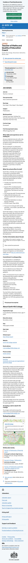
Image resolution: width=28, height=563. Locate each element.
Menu (3, 33)
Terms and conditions (7, 538)
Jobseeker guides (6, 503)
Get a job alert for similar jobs (13, 58)
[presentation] (14, 432)
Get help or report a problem (9, 528)
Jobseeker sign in (6, 497)
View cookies (14, 21)
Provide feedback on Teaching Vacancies (12, 530)
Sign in (3, 27)
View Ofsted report (8, 337)
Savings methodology (7, 540)
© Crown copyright (14, 559)
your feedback (18, 35)
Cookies (4, 536)
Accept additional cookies (14, 14)
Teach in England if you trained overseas (12, 508)
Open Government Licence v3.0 (10, 547)
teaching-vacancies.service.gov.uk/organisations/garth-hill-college (13, 361)
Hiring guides (5, 519)
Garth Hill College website (10, 342)
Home (3, 39)
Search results (9, 39)
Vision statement (19, 540)
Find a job (4, 500)
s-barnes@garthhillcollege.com (11, 348)
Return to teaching (7, 505)
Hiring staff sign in (6, 516)
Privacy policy (11, 536)
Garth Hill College (9, 424)
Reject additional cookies (14, 18)
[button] (14, 433)
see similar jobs (9, 69)
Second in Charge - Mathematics (12, 460)
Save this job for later (11, 62)
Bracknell (20, 481)
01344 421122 (7, 353)
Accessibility (17, 538)
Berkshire (9, 483)
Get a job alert (8, 477)
